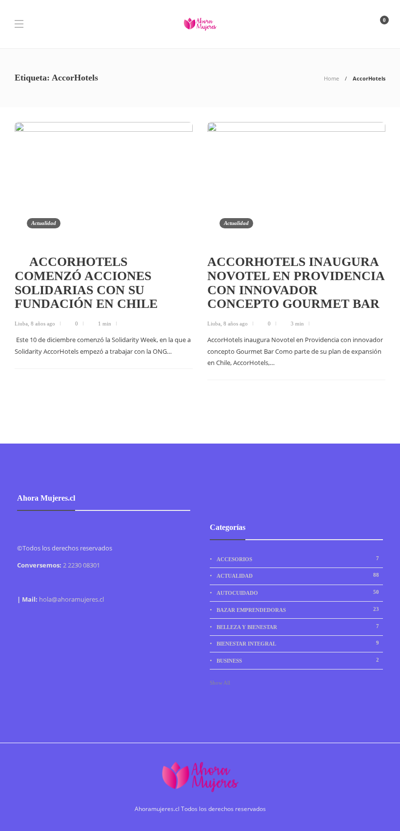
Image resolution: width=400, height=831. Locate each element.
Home (331, 78)
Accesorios (298, 558)
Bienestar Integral (298, 643)
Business (298, 660)
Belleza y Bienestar (298, 626)
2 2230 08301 (81, 565)
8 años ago (43, 323)
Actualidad (43, 223)
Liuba (21, 323)
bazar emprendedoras (298, 609)
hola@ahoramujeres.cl (71, 599)
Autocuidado (298, 592)
